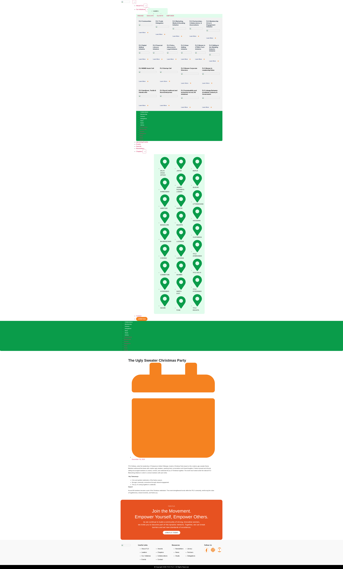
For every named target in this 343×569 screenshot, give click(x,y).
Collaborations (144, 112)
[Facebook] (206, 550)
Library (142, 125)
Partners (142, 116)
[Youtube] (219, 550)
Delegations (143, 118)
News (141, 120)
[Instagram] (213, 550)
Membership (143, 114)
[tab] (140, 16)
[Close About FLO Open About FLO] (145, 6)
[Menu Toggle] (134, 2)
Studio (142, 123)
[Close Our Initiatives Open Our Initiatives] (147, 9)
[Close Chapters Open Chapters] (144, 151)
